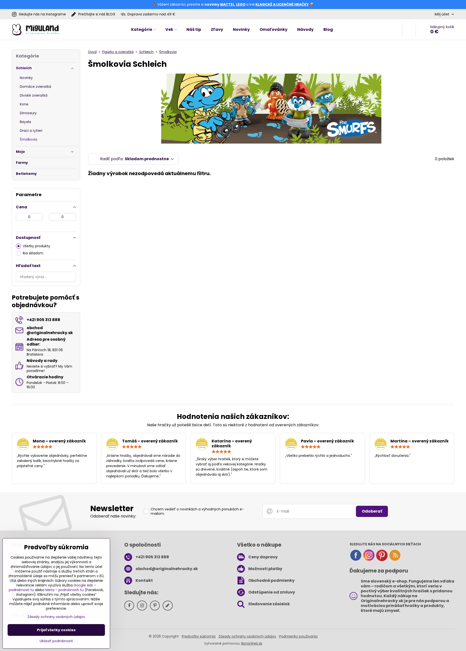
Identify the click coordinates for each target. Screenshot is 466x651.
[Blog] (395, 560)
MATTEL (227, 4)
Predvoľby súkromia (199, 636)
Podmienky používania (298, 636)
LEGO (241, 4)
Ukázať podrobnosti (56, 641)
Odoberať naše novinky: (113, 516)
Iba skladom (33, 253)
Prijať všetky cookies (56, 630)
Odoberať (372, 511)
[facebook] (356, 560)
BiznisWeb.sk (251, 643)
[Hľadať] (409, 29)
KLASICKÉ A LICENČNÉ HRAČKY (282, 4)
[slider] (42, 447)
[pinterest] (382, 560)
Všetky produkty (36, 246)
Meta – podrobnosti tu (64, 589)
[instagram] (369, 560)
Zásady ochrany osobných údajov (247, 636)
